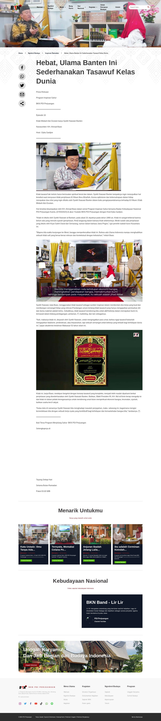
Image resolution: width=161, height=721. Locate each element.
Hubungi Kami (60, 717)
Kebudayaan (109, 696)
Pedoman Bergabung (83, 717)
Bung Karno (71, 7)
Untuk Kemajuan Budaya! (104, 7)
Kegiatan (92, 7)
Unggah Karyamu (133, 692)
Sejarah (107, 692)
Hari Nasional (81, 7)
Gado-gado (86, 703)
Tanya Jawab (39, 717)
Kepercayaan (109, 699)
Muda (62, 7)
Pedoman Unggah (70, 717)
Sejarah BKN (86, 699)
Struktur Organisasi (89, 692)
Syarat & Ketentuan (49, 717)
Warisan (40, 7)
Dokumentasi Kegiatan (90, 696)
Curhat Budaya (132, 696)
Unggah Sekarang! (31, 665)
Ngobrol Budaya (51, 7)
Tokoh (107, 703)
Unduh (117, 7)
